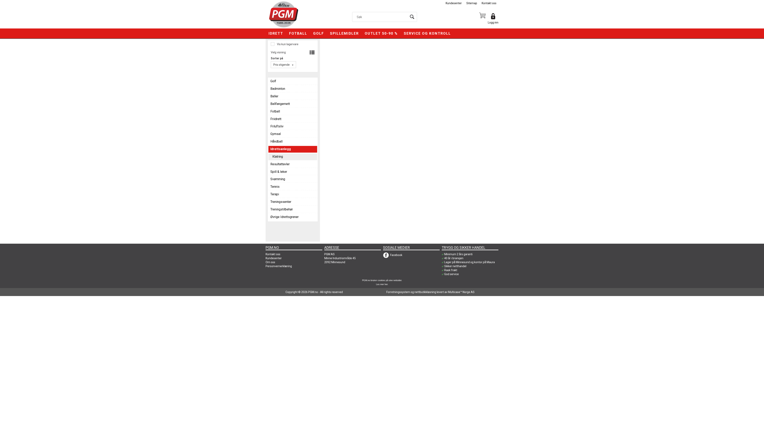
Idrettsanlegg (280, 149)
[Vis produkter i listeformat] (312, 52)
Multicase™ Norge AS (461, 292)
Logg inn (493, 22)
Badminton (277, 89)
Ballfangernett (280, 104)
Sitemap (471, 3)
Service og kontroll (427, 33)
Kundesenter (454, 3)
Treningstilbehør (281, 209)
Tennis (275, 187)
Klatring (277, 156)
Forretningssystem (398, 292)
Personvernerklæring (279, 266)
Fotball (298, 33)
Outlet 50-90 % (381, 33)
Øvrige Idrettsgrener (284, 217)
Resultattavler (280, 164)
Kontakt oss (489, 3)
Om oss (270, 262)
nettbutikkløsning (425, 292)
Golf (318, 33)
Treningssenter (280, 202)
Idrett (276, 33)
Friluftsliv (277, 126)
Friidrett (275, 119)
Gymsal (275, 134)
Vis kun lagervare (287, 44)
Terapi (274, 194)
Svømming (277, 179)
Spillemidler (344, 33)
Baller (274, 96)
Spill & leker (278, 172)
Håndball (276, 141)
